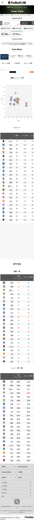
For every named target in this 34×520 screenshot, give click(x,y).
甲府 (11, 309)
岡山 (11, 316)
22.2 (18, 449)
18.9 (18, 397)
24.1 (18, 389)
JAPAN (20, 472)
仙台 (11, 339)
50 (18, 294)
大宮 (11, 358)
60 (28, 290)
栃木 (11, 350)
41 (28, 294)
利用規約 (4, 506)
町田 (11, 283)
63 (18, 346)
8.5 (28, 449)
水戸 (11, 343)
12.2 (28, 397)
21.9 (18, 434)
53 (28, 286)
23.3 (18, 430)
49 (28, 339)
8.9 (28, 426)
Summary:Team (22, 466)
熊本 (11, 331)
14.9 (28, 430)
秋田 (11, 328)
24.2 (18, 445)
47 (18, 358)
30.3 (18, 456)
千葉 (11, 301)
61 (18, 313)
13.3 (28, 423)
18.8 (28, 393)
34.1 (18, 404)
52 (18, 301)
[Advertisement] (17, 240)
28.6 (18, 400)
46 (28, 305)
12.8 (28, 438)
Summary (4, 492)
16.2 (28, 434)
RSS (32, 72)
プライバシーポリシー (17, 506)
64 (28, 346)
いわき (11, 346)
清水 (11, 294)
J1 (5, 28)
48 (18, 298)
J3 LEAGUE (4, 489)
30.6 (18, 393)
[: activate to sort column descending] (3, 136)
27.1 (18, 412)
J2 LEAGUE (4, 486)
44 (28, 283)
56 (18, 290)
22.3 (18, 441)
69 (28, 331)
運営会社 (25, 506)
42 (28, 335)
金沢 (11, 361)
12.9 (28, 408)
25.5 (18, 419)
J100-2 (17, 34)
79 (18, 328)
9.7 (28, 389)
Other (3, 496)
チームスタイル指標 (17, 44)
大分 (11, 313)
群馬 (11, 320)
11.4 (28, 453)
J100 (5, 34)
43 (28, 354)
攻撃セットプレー (18, 277)
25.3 (18, 426)
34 (18, 335)
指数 (16, 135)
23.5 (18, 438)
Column (4, 477)
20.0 (18, 423)
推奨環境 (9, 506)
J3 (28, 28)
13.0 (28, 415)
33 (18, 305)
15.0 (28, 400)
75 (28, 313)
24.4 (18, 453)
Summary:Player (6, 472)
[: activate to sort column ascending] (10, 136)
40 (18, 343)
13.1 (28, 441)
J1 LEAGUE (4, 482)
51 (28, 301)
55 (18, 316)
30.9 (18, 385)
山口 (11, 354)
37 (28, 350)
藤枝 (11, 324)
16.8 (28, 385)
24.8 (18, 408)
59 (18, 286)
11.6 (28, 382)
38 (28, 324)
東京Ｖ (11, 290)
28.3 (18, 382)
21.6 (18, 460)
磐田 (11, 286)
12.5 (28, 412)
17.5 (28, 404)
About (20, 477)
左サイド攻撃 (28, 277)
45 (28, 328)
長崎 (11, 305)
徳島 (11, 335)
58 (18, 283)
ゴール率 (25, 135)
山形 (11, 298)
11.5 (28, 445)
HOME (1, 15)
